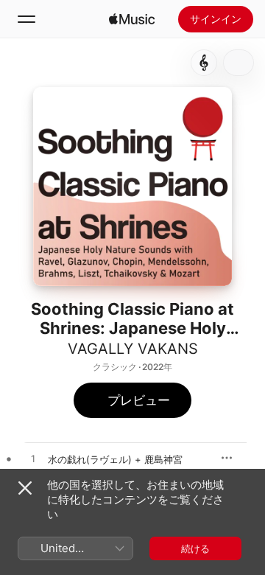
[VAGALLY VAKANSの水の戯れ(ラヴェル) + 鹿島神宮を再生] (33, 459)
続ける (195, 548)
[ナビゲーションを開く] (26, 19)
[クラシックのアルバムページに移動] (204, 62)
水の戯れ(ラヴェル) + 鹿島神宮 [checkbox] (115, 459)
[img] (132, 19)
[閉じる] (25, 488)
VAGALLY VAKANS (133, 349)
